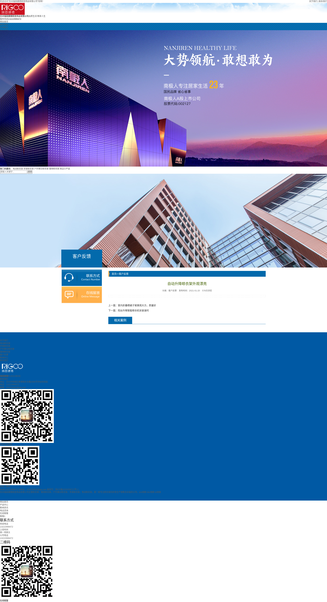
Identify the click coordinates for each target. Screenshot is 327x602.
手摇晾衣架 (29, 169)
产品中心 (4, 505)
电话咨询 (4, 510)
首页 (114, 273)
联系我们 (323, 1)
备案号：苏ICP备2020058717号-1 (63, 489)
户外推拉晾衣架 (41, 169)
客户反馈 (123, 273)
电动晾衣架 (18, 169)
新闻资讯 (4, 508)
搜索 (30, 172)
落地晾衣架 (54, 169)
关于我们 (313, 1)
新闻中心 (4, 357)
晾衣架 (36, 492)
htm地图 (150, 492)
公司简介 (4, 27)
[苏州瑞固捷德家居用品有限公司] (163, 9)
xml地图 (142, 492)
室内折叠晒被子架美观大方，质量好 (137, 305)
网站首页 (4, 22)
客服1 (2, 516)
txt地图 (158, 492)
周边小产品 (65, 169)
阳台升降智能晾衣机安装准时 (133, 310)
